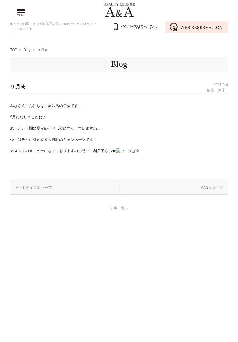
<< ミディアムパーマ (34, 187)
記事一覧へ (119, 208)
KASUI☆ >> (211, 187)
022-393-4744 (140, 26)
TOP (13, 50)
